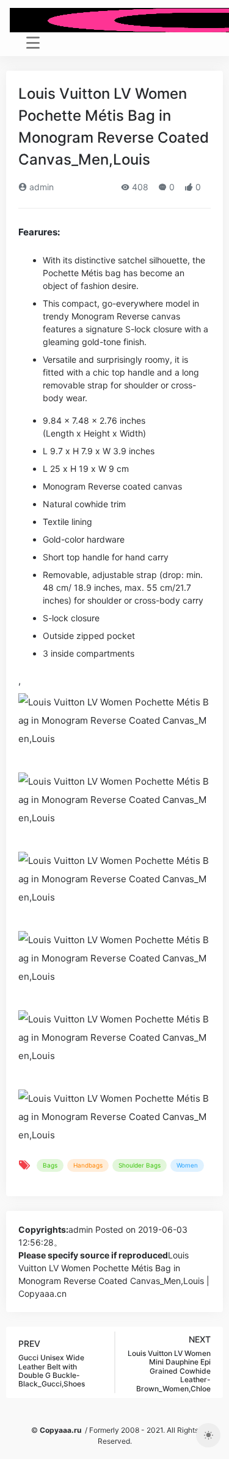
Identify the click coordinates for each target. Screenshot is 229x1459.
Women (187, 1165)
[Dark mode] (208, 1435)
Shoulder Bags (139, 1165)
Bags (50, 1165)
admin (40, 187)
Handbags (88, 1165)
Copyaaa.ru (60, 1430)
